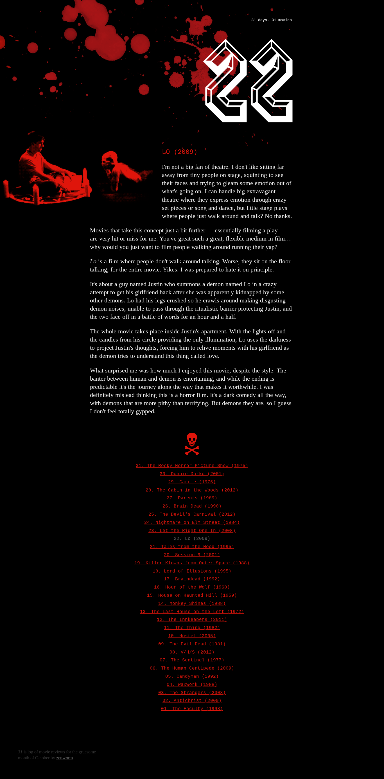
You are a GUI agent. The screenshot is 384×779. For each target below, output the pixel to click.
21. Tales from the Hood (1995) (192, 546)
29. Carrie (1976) (192, 482)
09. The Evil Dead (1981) (192, 644)
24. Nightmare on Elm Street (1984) (192, 522)
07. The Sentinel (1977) (192, 660)
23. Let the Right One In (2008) (192, 530)
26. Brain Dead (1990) (192, 506)
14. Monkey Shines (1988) (192, 603)
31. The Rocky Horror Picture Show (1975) (192, 465)
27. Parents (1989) (192, 498)
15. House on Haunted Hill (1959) (192, 595)
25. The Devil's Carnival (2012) (192, 514)
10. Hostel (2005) (192, 636)
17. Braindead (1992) (192, 579)
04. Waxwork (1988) (192, 684)
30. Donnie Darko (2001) (192, 474)
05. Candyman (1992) (192, 676)
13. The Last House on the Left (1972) (192, 611)
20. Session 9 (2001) (192, 555)
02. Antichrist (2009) (192, 700)
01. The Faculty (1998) (192, 708)
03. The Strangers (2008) (192, 692)
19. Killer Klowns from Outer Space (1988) (192, 563)
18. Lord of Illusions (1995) (192, 571)
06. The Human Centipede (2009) (192, 668)
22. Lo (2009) (192, 538)
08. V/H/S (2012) (192, 652)
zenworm (64, 757)
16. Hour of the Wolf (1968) (192, 587)
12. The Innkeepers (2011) (192, 619)
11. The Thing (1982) (192, 627)
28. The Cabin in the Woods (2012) (192, 490)
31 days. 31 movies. (272, 20)
